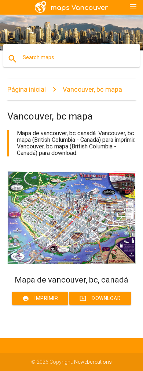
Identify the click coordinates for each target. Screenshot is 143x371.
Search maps (38, 57)
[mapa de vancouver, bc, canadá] (71, 262)
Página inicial (26, 89)
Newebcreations (93, 362)
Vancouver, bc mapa (92, 89)
